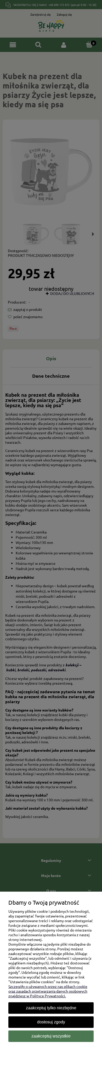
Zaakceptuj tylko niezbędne (51, 1008)
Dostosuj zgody (51, 1022)
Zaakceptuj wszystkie (51, 1036)
